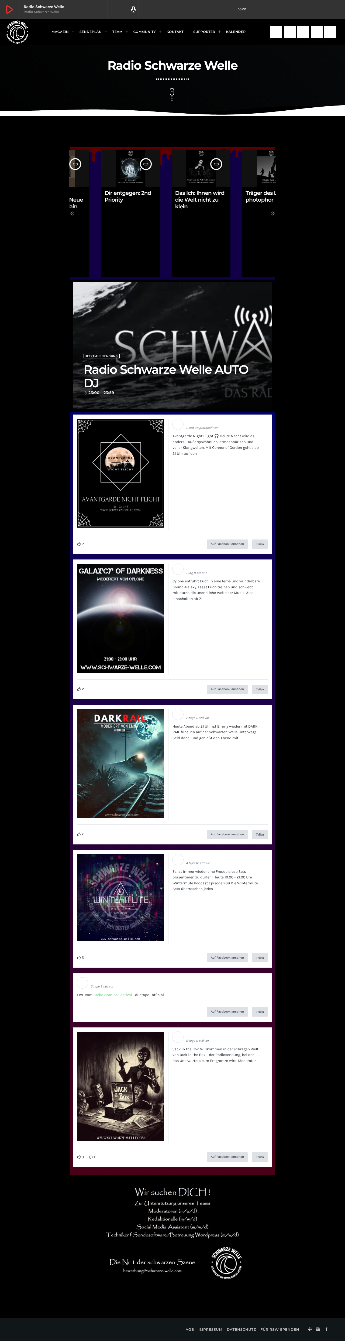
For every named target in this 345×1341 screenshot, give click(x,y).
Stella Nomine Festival (113, 995)
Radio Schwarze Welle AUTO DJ (166, 376)
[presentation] (72, 213)
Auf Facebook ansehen (227, 544)
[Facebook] (303, 32)
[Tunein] (276, 32)
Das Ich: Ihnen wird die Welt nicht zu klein (171, 200)
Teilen (260, 544)
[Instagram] (290, 32)
